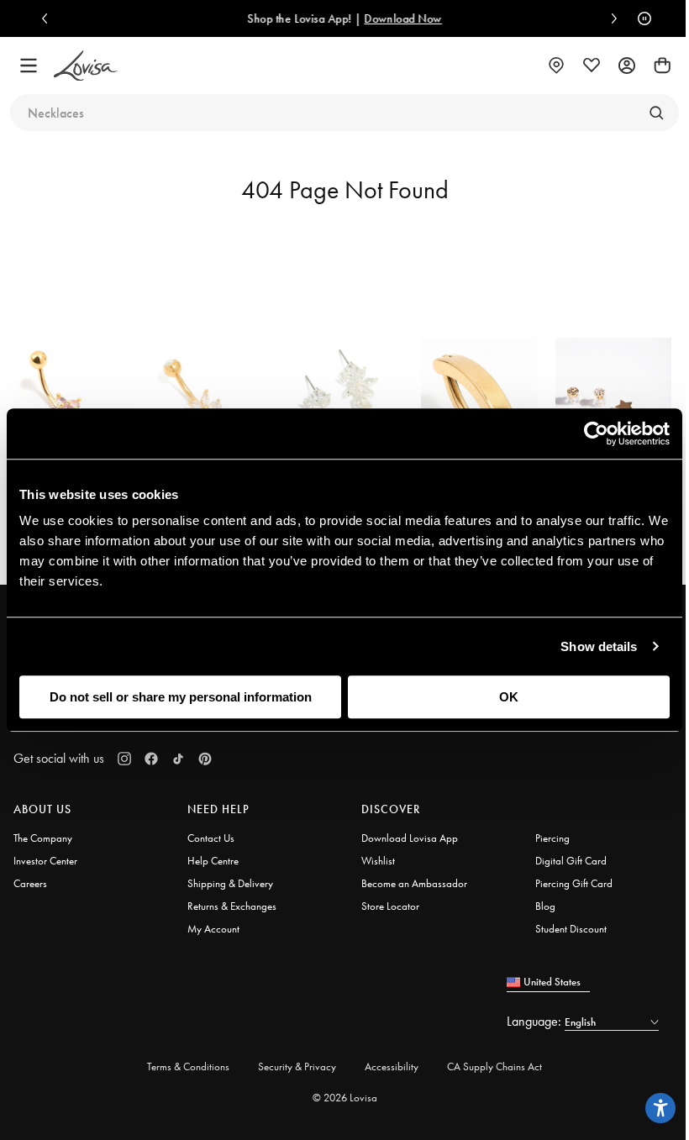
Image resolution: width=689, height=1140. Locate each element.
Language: (536, 1021)
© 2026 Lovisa (345, 1097)
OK (508, 697)
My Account (213, 929)
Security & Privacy (297, 1066)
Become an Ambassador (414, 883)
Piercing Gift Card (574, 883)
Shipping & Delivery (230, 883)
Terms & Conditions (188, 1066)
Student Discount (571, 929)
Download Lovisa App (409, 838)
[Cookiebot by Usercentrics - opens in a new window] (596, 433)
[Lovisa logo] (86, 65)
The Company (42, 838)
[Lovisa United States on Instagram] (124, 758)
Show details (598, 646)
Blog (545, 906)
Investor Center (45, 861)
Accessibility (391, 1066)
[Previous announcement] (49, 18)
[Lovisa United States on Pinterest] (205, 758)
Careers (30, 883)
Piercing (552, 838)
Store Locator (390, 906)
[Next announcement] (610, 18)
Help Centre (213, 861)
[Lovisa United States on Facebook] (151, 758)
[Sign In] (627, 65)
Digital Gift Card (571, 861)
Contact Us (210, 838)
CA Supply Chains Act (494, 1066)
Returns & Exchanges (231, 906)
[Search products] (656, 112)
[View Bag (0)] (662, 65)
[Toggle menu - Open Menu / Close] (28, 65)
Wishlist (378, 861)
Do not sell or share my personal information (181, 697)
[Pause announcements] (640, 18)
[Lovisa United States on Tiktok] (178, 758)
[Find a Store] (556, 65)
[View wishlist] (591, 65)
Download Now (403, 18)
